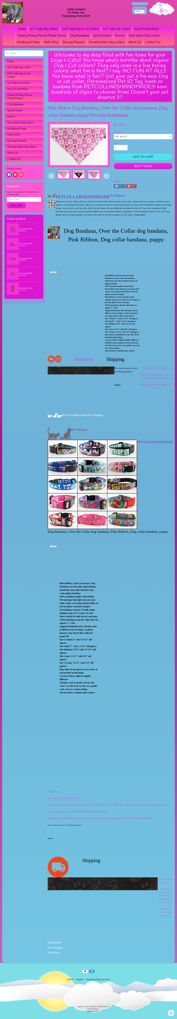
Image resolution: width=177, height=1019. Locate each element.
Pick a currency (139, 9)
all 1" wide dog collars (44, 29)
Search (70, 979)
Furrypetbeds (92, 1007)
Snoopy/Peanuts (73, 42)
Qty (115, 143)
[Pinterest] (15, 174)
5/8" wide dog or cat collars (80, 29)
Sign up (143, 4)
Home (22, 29)
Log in (135, 4)
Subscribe (16, 205)
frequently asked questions (98, 979)
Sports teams (102, 36)
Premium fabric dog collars (106, 42)
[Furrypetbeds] (12, 12)
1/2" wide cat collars (116, 29)
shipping (79, 979)
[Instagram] (21, 174)
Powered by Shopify (93, 1011)
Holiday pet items (28, 42)
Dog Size (118, 132)
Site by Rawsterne (92, 1009)
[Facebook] (9, 174)
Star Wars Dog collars (144, 36)
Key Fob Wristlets (146, 29)
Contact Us (152, 42)
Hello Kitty (51, 42)
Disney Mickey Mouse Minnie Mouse (42, 36)
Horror (120, 36)
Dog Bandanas (79, 36)
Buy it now (143, 166)
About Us (134, 42)
